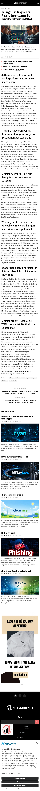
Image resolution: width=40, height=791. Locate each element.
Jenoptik (27, 378)
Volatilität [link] (26, 371)
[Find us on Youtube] (15, 695)
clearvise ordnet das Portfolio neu (12, 495)
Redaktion (6, 421)
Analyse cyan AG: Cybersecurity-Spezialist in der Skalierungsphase (17, 62)
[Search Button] (38, 3)
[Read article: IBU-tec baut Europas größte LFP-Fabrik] (20, 471)
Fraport (12, 378)
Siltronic (4, 381)
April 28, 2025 (5, 23)
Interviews (26, 726)
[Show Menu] (2, 3)
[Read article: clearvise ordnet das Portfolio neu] (20, 509)
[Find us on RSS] (20, 695)
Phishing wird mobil (8, 533)
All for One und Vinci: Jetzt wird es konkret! (16, 571)
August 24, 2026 (14, 421)
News (9, 8)
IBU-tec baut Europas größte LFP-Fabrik (15, 66)
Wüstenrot (12, 381)
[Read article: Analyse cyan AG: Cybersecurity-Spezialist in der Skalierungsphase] (20, 433)
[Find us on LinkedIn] (24, 695)
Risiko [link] (19, 207)
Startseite (3, 8)
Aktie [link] (33, 121)
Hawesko (19, 378)
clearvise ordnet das (9, 69)
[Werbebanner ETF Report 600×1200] (20, 645)
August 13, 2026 (14, 573)
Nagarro (34, 378)
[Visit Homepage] (20, 3)
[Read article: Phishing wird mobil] (20, 547)
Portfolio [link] (18, 69)
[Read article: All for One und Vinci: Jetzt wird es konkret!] (20, 585)
